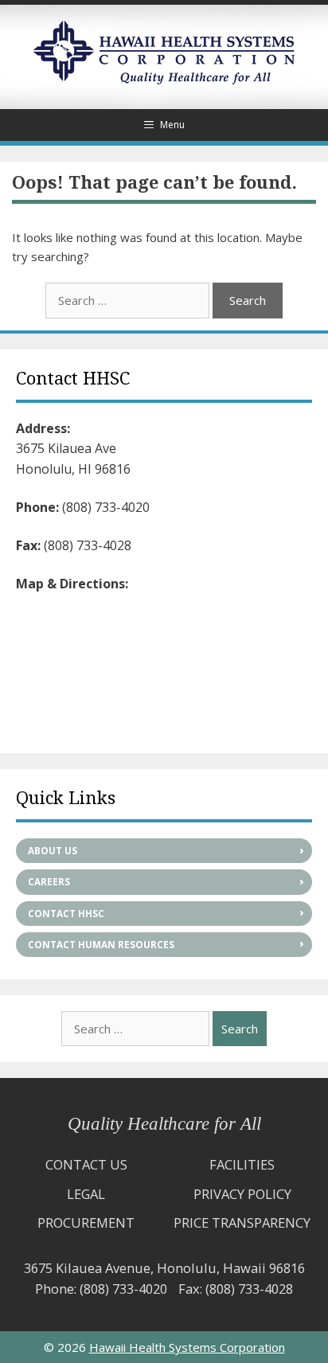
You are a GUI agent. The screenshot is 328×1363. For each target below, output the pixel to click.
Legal (86, 1194)
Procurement (86, 1222)
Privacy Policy (242, 1194)
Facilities (242, 1164)
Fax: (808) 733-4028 (235, 1288)
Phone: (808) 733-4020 (101, 1288)
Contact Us (86, 1164)
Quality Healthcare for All (164, 1124)
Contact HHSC (66, 914)
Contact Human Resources (101, 945)
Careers (49, 882)
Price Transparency (242, 1222)
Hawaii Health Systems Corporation (187, 1347)
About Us (52, 851)
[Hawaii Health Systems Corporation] (164, 80)
